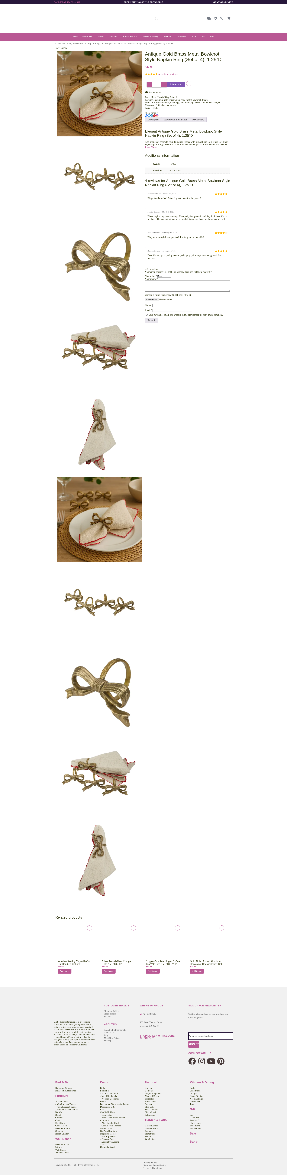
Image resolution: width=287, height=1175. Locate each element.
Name (148, 305)
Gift (194, 37)
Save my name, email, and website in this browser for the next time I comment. (186, 315)
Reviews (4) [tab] (198, 119)
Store (212, 37)
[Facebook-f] (192, 1061)
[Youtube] (211, 1061)
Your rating (151, 276)
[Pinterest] (154, 115)
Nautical (167, 37)
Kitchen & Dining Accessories (69, 43)
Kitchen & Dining (150, 37)
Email (148, 310)
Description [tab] (153, 119)
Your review (151, 279)
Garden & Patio (130, 37)
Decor (100, 37)
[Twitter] (149, 115)
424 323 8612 (149, 1014)
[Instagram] (157, 115)
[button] (88, 37)
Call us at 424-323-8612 (67, 2)
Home (75, 37)
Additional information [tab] (175, 119)
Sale (203, 37)
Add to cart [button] (64, 971)
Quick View (74, 943)
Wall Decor (181, 37)
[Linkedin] (151, 115)
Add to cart (176, 84)
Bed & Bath (87, 37)
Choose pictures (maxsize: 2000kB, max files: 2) (168, 295)
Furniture (113, 37)
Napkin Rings (94, 43)
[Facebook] (146, 115)
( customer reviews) (168, 74)
